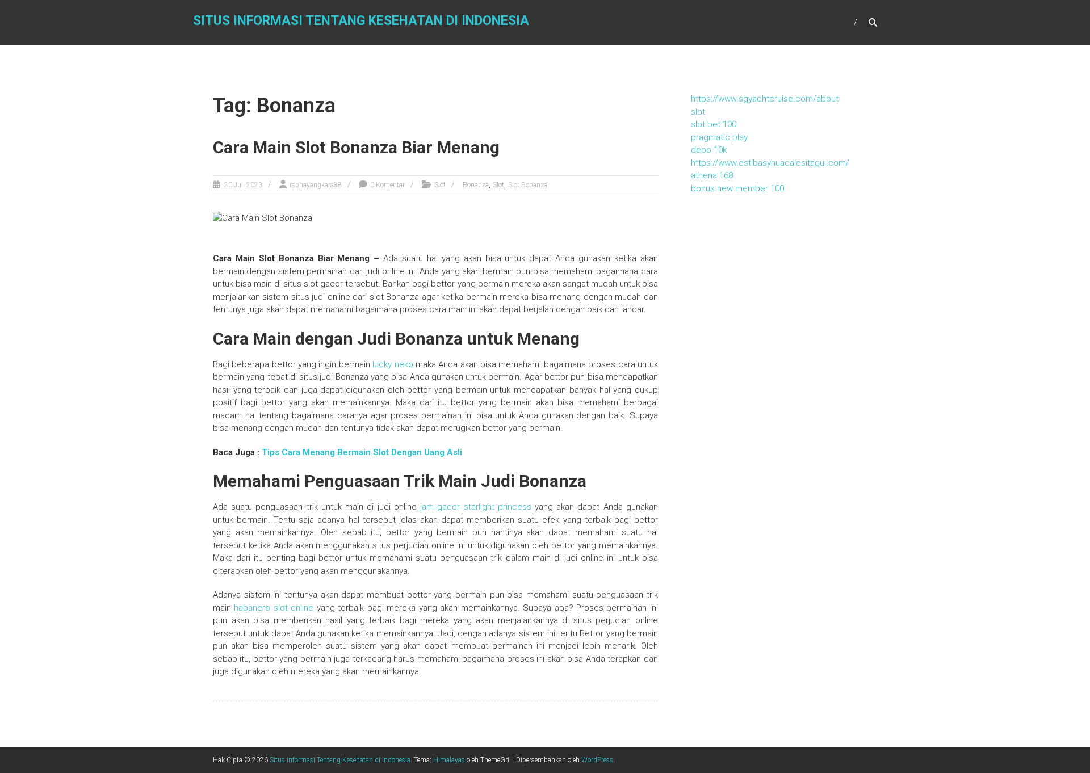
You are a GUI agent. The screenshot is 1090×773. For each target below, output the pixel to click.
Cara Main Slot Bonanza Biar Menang (356, 147)
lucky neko (392, 364)
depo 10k (709, 150)
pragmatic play (719, 137)
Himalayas (449, 760)
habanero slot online (273, 608)
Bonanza (476, 185)
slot (698, 112)
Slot (440, 185)
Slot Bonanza (527, 185)
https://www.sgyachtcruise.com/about (765, 99)
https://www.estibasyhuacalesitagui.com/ (770, 163)
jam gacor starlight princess (475, 507)
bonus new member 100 (737, 188)
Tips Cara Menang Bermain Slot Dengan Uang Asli (362, 452)
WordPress (597, 760)
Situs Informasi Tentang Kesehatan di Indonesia (361, 20)
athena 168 (712, 175)
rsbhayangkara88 (316, 185)
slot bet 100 (713, 124)
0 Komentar (387, 185)
